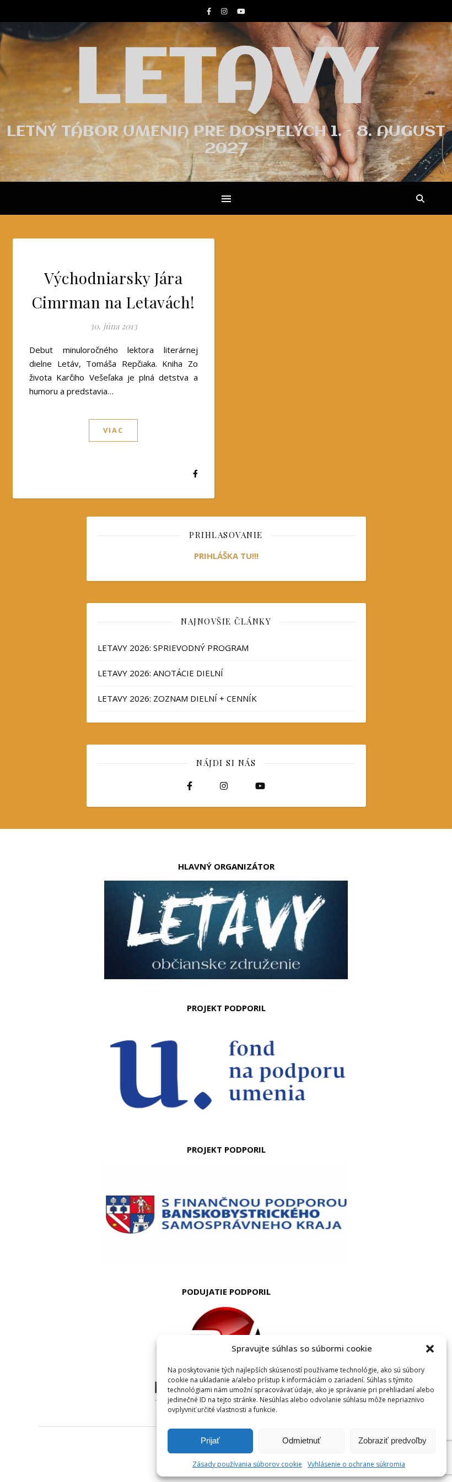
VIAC (113, 430)
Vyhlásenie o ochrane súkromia (356, 1464)
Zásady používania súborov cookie (247, 1464)
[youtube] (241, 11)
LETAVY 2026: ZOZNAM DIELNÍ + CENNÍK (177, 698)
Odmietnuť (301, 1440)
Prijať (210, 1440)
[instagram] (225, 11)
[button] (429, 1348)
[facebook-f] (210, 11)
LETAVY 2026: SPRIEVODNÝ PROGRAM (173, 647)
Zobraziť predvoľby (392, 1440)
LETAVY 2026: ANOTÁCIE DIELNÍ (160, 672)
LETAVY (226, 80)
